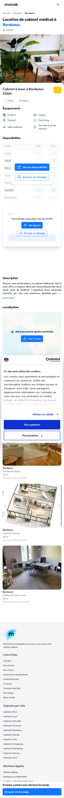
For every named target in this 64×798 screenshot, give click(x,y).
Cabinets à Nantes (11, 735)
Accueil (6, 13)
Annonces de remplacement (15, 674)
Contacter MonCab (11, 688)
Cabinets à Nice (10, 757)
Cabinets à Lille (10, 739)
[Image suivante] (58, 443)
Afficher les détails (43, 414)
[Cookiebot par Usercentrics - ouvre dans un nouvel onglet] (46, 360)
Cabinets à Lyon (10, 716)
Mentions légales (10, 772)
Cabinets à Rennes (11, 753)
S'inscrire (7, 683)
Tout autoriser (32, 424)
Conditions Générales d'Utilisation (18, 781)
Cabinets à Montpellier (13, 748)
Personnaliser (30, 435)
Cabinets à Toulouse (12, 725)
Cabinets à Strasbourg (13, 744)
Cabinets (17, 13)
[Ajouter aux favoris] (57, 90)
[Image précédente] (5, 443)
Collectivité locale (11, 679)
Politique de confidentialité (15, 776)
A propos (7, 661)
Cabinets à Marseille (12, 721)
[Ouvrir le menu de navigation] (58, 4)
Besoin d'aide (9, 697)
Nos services (8, 665)
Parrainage (8, 693)
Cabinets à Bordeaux (12, 730)
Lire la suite (8, 297)
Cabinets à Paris (10, 712)
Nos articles (8, 670)
